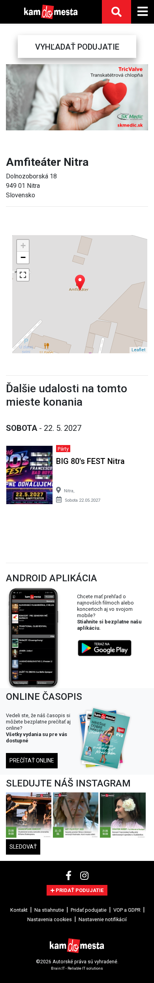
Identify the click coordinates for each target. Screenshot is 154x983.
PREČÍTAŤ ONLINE (31, 760)
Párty (63, 449)
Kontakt (19, 910)
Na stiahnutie (49, 910)
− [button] (23, 257)
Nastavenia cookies (49, 919)
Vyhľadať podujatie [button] (77, 47)
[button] (11, 97)
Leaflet (138, 349)
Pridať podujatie (89, 910)
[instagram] (84, 875)
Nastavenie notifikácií (103, 919)
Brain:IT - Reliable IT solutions (77, 968)
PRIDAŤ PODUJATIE (78, 890)
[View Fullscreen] (23, 275)
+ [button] (23, 245)
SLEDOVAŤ (23, 847)
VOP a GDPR (127, 910)
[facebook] (70, 875)
